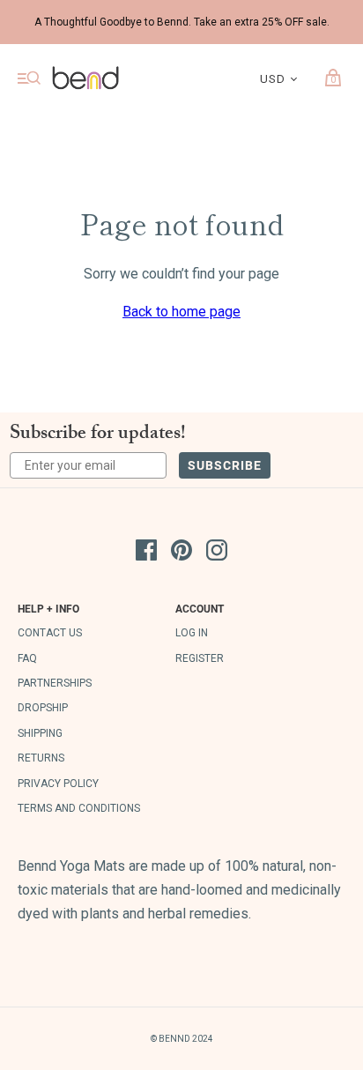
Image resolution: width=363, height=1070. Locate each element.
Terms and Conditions (79, 808)
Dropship (43, 708)
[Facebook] (146, 553)
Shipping (40, 733)
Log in (191, 633)
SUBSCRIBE (225, 465)
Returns (41, 758)
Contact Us (50, 633)
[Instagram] (216, 553)
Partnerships (55, 683)
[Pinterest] (181, 553)
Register (199, 658)
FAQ (27, 658)
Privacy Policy (58, 783)
